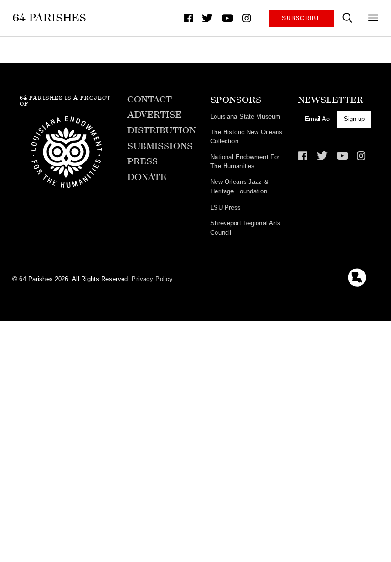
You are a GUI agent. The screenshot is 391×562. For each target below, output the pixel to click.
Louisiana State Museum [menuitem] (245, 116)
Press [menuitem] (142, 161)
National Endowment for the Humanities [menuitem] (244, 161)
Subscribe (301, 18)
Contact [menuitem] (149, 99)
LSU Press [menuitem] (225, 207)
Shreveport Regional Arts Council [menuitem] (245, 228)
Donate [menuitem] (146, 177)
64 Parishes (49, 17)
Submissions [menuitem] (159, 146)
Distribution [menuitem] (161, 130)
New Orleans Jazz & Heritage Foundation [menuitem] (239, 186)
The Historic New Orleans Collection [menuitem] (246, 137)
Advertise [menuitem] (154, 115)
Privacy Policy (152, 278)
